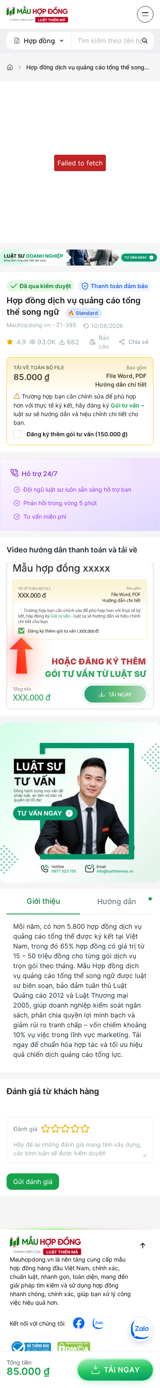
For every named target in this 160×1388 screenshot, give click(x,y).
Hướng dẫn (116, 901)
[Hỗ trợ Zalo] (140, 1329)
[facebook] (78, 1323)
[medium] (98, 1323)
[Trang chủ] (10, 67)
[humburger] (145, 14)
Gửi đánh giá (33, 1181)
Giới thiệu (43, 901)
